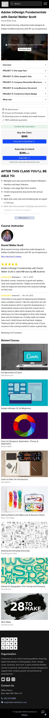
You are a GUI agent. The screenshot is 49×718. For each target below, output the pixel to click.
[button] (42, 711)
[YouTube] (3, 679)
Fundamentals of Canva (11, 372)
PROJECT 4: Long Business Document (20, 88)
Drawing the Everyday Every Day (15, 550)
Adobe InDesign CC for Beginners (16, 408)
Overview (7, 64)
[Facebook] (8, 679)
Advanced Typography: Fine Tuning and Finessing (23, 586)
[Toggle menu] (45, 4)
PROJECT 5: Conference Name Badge (20, 93)
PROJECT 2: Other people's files (17, 76)
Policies (25, 715)
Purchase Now (24, 49)
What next (7, 99)
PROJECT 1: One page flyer (15, 70)
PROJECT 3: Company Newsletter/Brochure (22, 82)
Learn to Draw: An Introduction (14, 479)
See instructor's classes (11, 256)
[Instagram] (13, 679)
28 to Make (6, 622)
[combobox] (26, 4)
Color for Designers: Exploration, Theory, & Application (19, 442)
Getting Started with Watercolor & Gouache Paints (23, 515)
